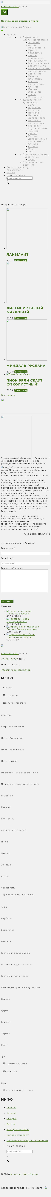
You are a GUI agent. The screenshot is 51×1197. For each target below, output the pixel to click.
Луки (31, 159)
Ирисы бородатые (35, 51)
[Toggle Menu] (2, 30)
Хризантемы (36, 97)
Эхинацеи (34, 92)
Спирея (33, 144)
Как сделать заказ (18, 1129)
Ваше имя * (8, 548)
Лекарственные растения (33, 163)
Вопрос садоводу (18, 167)
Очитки (33, 86)
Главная (11, 1107)
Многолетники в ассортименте (38, 64)
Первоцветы (31, 37)
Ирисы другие (37, 60)
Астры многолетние (36, 46)
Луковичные (31, 157)
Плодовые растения (35, 154)
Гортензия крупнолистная (38, 127)
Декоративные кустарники (32, 101)
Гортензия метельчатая (36, 121)
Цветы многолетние (35, 40)
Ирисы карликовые (36, 56)
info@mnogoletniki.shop (16, 670)
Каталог (11, 34)
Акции (11, 172)
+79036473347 (10, 6)
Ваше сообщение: (12, 568)
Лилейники (35, 73)
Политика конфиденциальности (27, 1140)
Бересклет (35, 110)
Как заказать (14, 170)
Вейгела (33, 112)
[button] (25, 406)
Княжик (33, 76)
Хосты (32, 94)
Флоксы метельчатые (36, 82)
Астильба (34, 42)
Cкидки (11, 1118)
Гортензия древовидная (37, 116)
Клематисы (35, 79)
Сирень (33, 146)
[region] (25, 195)
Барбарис (34, 107)
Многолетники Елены (24, 1174)
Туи (30, 151)
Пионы (32, 89)
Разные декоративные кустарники (37, 139)
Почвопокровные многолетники (39, 69)
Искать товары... (17, 175)
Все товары (8, 395)
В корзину (20, 260)
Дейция (33, 131)
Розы (31, 149)
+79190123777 (9, 659)
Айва (31, 105)
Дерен (32, 133)
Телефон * (7, 558)
